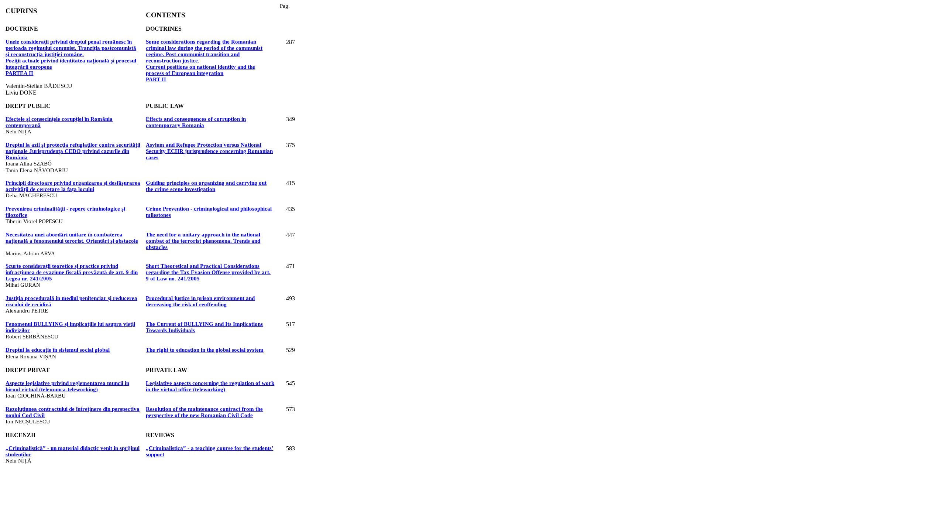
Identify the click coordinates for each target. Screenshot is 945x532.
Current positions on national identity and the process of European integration (200, 70)
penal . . (71, 48)
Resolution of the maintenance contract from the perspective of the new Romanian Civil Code (204, 412)
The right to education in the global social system (205, 350)
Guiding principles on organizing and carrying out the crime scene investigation (206, 186)
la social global (58, 350)
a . (72, 238)
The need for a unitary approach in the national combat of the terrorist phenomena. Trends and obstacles (203, 241)
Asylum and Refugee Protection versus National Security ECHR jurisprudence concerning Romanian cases (209, 151)
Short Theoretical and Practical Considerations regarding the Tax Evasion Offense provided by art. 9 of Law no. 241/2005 (208, 272)
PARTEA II (19, 73)
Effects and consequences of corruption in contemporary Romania (196, 122)
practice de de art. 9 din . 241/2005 (72, 272)
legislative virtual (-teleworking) (67, 386)
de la (73, 186)
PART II (156, 79)
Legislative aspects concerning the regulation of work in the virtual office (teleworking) (210, 386)
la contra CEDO (73, 151)
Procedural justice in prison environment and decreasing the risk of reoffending (200, 301)
